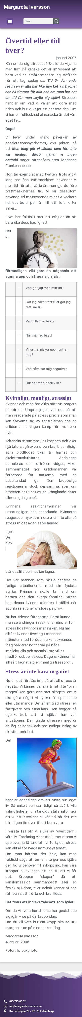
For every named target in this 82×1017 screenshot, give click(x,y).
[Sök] (56, 21)
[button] (10, 21)
